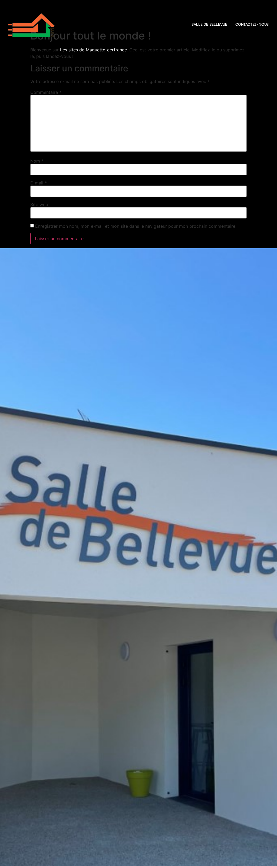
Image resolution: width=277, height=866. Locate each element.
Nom (37, 161)
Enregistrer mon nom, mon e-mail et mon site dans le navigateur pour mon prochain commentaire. (135, 226)
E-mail (38, 183)
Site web (39, 204)
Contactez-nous (252, 24)
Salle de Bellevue (209, 24)
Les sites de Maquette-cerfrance (93, 49)
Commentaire (45, 92)
